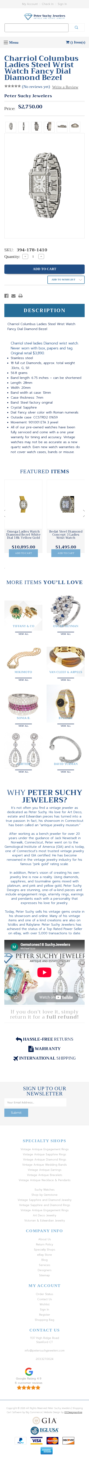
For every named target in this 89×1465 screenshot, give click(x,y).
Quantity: (12, 256)
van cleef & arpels (65, 672)
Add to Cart (23, 553)
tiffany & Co (23, 626)
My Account (30, 4)
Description (45, 310)
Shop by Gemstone (44, 1195)
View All (23, 633)
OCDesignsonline (73, 1412)
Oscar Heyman (65, 626)
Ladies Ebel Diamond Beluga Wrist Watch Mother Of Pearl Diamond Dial (65, 536)
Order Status (44, 1294)
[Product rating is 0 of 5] (12, 86)
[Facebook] (6, 296)
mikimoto (23, 672)
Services (44, 1265)
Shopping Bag (44, 1320)
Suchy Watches (45, 1190)
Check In (48, 4)
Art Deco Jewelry (44, 1215)
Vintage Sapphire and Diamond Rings (44, 1205)
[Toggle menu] (5, 42)
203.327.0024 (44, 1359)
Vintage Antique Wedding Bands (44, 1165)
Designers (45, 1270)
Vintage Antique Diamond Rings (44, 1160)
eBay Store (44, 1255)
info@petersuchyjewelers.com (45, 1351)
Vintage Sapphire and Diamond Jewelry (44, 1200)
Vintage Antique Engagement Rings (44, 1149)
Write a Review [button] (65, 87)
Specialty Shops (44, 1250)
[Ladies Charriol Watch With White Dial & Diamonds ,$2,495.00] (23, 504)
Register (44, 1315)
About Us (44, 1239)
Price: (9, 109)
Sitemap (44, 1275)
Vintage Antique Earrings (44, 1170)
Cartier (23, 764)
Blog (44, 1260)
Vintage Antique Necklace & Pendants (45, 1180)
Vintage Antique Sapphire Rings (44, 1154)
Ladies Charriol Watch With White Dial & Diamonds (23, 534)
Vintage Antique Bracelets (44, 1175)
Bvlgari (65, 718)
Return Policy (44, 1244)
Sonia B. (23, 718)
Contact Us (44, 1299)
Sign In (62, 4)
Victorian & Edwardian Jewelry (44, 1221)
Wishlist (44, 1304)
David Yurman (66, 764)
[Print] (20, 296)
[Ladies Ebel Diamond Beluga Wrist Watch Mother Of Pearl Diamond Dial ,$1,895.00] (66, 504)
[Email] (13, 296)
